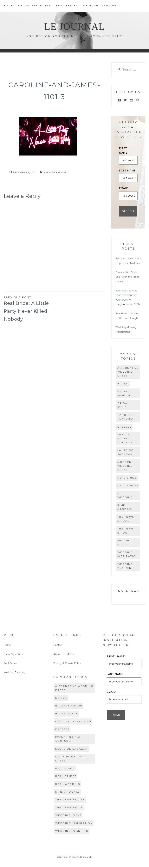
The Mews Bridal (55, 172)
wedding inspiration (127, 554)
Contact (57, 645)
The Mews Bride (125, 530)
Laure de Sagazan (125, 452)
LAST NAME (127, 170)
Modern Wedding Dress (125, 466)
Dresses (124, 426)
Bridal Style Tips (34, 5)
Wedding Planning (100, 5)
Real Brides (67, 5)
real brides (128, 485)
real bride (127, 477)
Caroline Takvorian (126, 416)
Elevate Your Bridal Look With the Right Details (127, 277)
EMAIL (124, 188)
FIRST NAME (124, 150)
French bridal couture (125, 438)
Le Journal (74, 26)
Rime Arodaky (125, 507)
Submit (128, 211)
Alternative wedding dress (128, 371)
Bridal (123, 383)
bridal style (123, 405)
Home (8, 5)
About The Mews (63, 654)
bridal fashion (124, 393)
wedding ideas (125, 542)
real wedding (125, 495)
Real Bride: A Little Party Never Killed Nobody (26, 309)
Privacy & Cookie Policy (67, 663)
